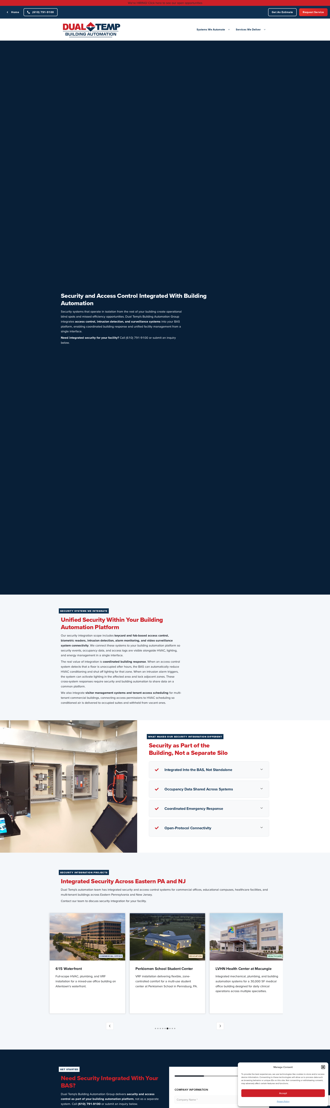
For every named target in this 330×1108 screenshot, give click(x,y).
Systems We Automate (211, 29)
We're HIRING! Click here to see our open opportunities (165, 3)
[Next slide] (220, 1026)
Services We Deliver (248, 29)
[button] (323, 1067)
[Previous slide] (110, 1026)
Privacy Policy (283, 1101)
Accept (283, 1093)
